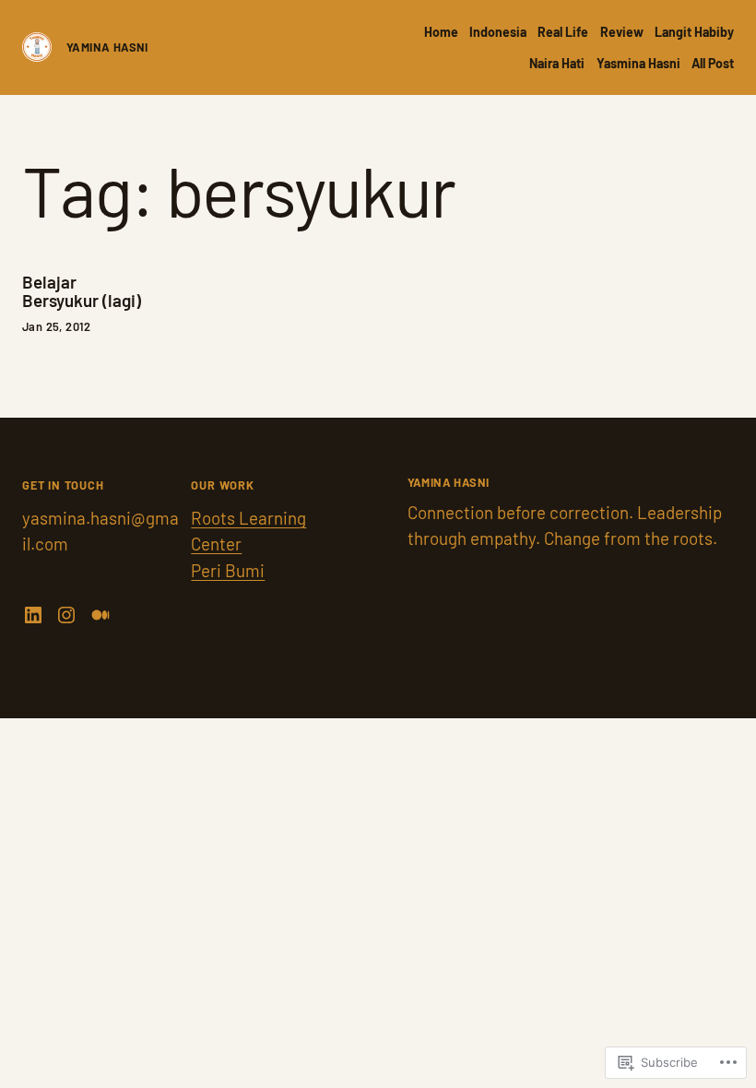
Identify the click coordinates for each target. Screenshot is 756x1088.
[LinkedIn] (33, 615)
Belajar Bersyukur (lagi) (81, 292)
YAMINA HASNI (107, 47)
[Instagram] (66, 615)
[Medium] (100, 615)
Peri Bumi (228, 570)
